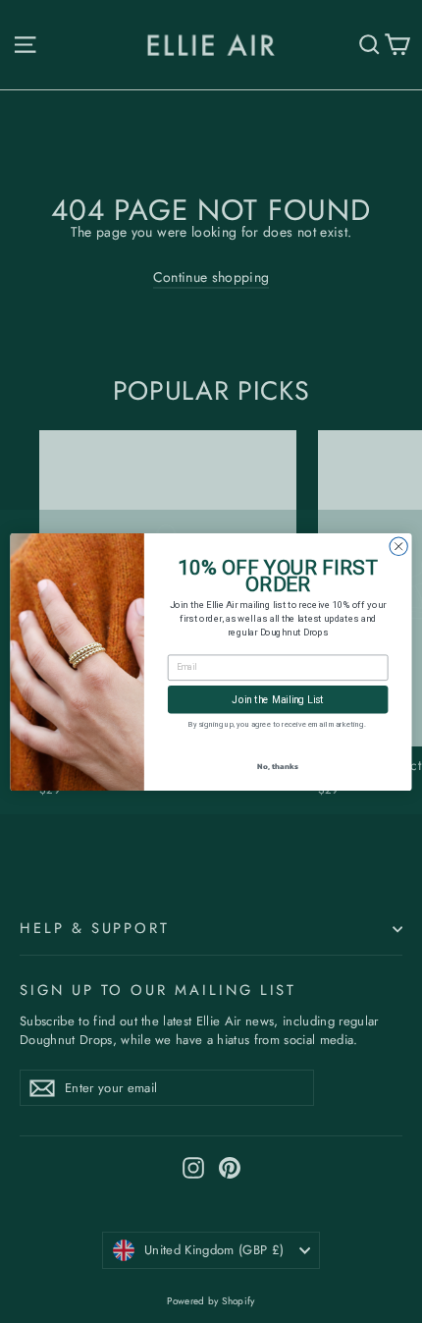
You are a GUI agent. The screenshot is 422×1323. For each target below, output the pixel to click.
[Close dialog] (398, 546)
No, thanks (277, 764)
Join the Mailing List (278, 698)
